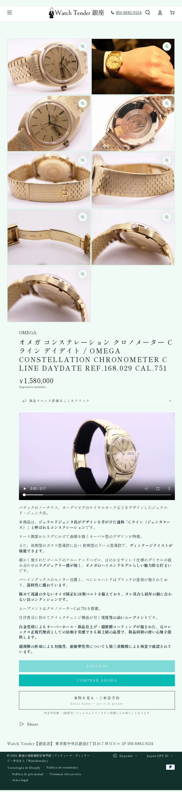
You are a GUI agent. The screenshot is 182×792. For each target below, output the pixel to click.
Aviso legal (20, 780)
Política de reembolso (62, 767)
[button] (147, 12)
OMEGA (28, 332)
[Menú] (10, 12)
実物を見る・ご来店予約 (96, 700)
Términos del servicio (65, 774)
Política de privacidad (27, 774)
